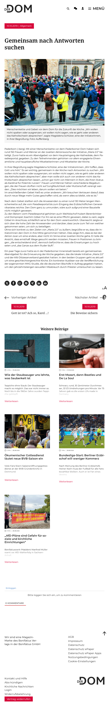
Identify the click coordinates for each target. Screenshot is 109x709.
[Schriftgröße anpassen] (104, 288)
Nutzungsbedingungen (83, 657)
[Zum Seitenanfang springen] (104, 633)
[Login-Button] (82, 9)
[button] (7, 283)
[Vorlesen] (104, 297)
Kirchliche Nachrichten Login (19, 688)
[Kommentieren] (75, 9)
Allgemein (26, 26)
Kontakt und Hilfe (16, 678)
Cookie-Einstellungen (82, 661)
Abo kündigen (14, 682)
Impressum (75, 640)
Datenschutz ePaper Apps (84, 653)
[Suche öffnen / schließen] (68, 9)
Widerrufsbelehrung (18, 694)
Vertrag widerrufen (19, 699)
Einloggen (10, 588)
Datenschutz (76, 644)
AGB (71, 636)
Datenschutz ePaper (81, 649)
